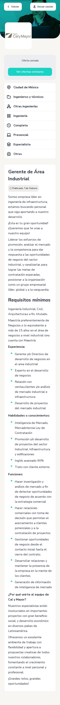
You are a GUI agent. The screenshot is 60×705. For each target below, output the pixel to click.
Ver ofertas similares (30, 72)
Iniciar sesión (45, 7)
